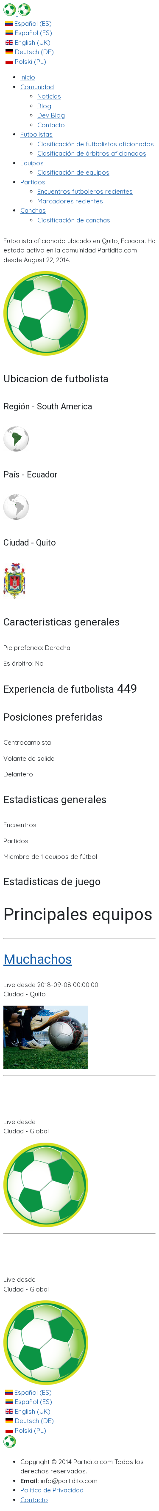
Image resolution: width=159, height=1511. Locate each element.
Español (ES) (32, 23)
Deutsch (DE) (33, 52)
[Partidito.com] (17, 14)
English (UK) (31, 42)
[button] (37, 87)
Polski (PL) (29, 62)
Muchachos (37, 959)
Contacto (34, 1500)
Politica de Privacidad (52, 1490)
